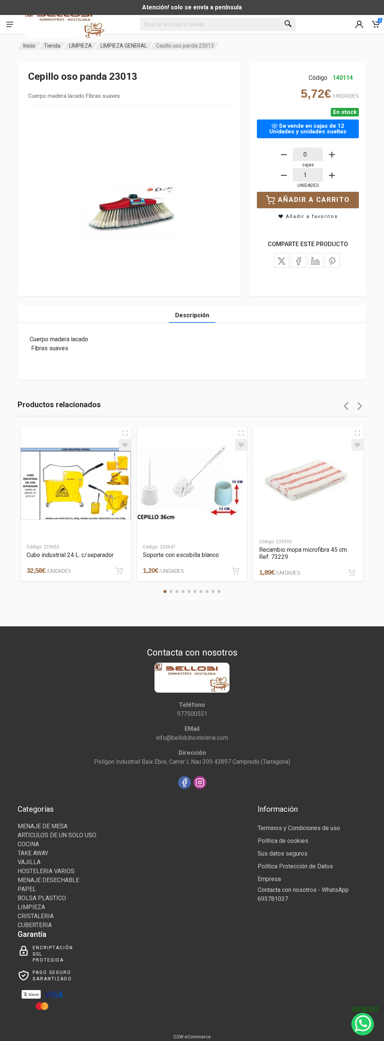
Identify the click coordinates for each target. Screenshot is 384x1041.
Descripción (192, 315)
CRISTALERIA (36, 916)
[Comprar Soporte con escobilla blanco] (235, 571)
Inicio (29, 46)
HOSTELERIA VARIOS (46, 871)
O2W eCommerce (192, 1037)
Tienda (52, 46)
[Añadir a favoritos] (125, 445)
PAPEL (27, 889)
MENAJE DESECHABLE (48, 880)
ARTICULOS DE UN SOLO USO (57, 835)
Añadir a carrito (314, 199)
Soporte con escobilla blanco (181, 555)
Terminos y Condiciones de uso (299, 828)
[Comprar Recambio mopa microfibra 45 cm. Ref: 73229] (351, 572)
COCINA (28, 844)
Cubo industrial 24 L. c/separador (70, 555)
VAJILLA (29, 862)
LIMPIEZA (80, 46)
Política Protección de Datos (295, 866)
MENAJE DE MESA (43, 826)
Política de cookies (283, 840)
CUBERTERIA (35, 925)
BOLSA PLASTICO (42, 898)
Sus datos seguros (283, 853)
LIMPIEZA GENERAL (123, 46)
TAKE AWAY (33, 853)
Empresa (269, 879)
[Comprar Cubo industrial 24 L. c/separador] (119, 571)
